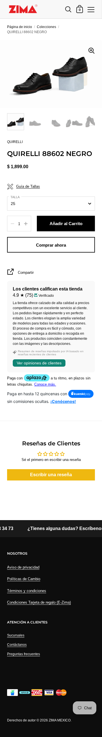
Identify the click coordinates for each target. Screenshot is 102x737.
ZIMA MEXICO (60, 720)
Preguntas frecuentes (23, 654)
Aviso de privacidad (23, 567)
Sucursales (15, 635)
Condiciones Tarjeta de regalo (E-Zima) (39, 602)
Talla (15, 197)
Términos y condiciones (26, 591)
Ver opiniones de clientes (39, 363)
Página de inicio (19, 27)
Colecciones (46, 27)
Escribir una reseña (51, 474)
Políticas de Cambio (23, 579)
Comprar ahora (51, 245)
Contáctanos (17, 645)
